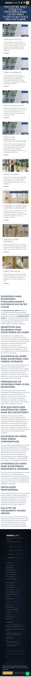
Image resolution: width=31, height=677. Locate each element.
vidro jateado (6, 365)
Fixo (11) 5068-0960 (10, 645)
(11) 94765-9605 (9, 638)
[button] (3, 3)
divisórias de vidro (8, 474)
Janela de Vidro (11, 174)
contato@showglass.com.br (12, 642)
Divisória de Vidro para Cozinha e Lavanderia (15, 207)
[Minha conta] (21, 2)
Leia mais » (6, 53)
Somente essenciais (20, 673)
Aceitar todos (7, 673)
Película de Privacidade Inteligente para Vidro (15, 139)
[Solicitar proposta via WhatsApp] (28, 674)
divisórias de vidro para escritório (13, 336)
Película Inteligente (14, 106)
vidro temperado (11, 429)
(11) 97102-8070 (17, 634)
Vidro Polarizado (12, 72)
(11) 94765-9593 (9, 634)
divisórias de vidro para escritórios (11, 372)
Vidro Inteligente (13, 39)
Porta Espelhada (12, 271)
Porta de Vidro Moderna (11, 240)
